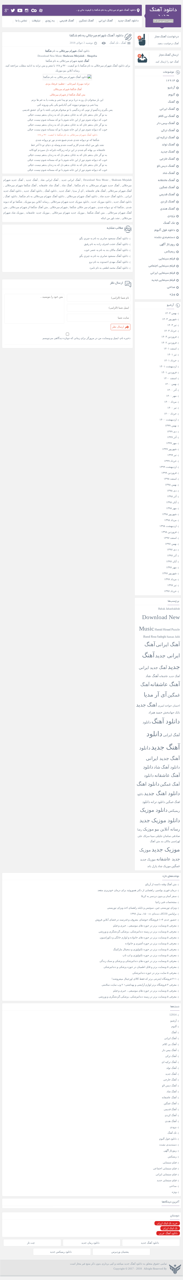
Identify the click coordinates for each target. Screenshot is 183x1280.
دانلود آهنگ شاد (167, 767)
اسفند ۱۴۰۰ (170, 378)
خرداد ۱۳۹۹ (170, 460)
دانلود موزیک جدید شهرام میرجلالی (70, 201)
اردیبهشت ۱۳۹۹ (168, 466)
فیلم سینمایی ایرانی (162, 273)
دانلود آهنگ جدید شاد (111, 196)
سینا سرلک (149, 836)
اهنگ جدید (64, 190)
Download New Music (96, 179)
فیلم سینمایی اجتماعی (161, 266)
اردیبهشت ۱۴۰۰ (168, 419)
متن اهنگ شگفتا (96, 212)
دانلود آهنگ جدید (128, 20)
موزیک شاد (164, 866)
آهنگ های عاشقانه (96, 190)
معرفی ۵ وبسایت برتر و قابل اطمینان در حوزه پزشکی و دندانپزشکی (140, 966)
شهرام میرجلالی (59, 207)
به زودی (50, 20)
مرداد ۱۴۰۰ (170, 401)
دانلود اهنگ (11, 196)
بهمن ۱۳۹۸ (171, 484)
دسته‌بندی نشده (164, 237)
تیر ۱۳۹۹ (172, 455)
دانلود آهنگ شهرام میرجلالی (82, 196)
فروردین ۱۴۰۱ (169, 372)
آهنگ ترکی (168, 130)
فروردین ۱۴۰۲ (169, 342)
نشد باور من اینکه (110, 218)
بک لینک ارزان (170, 1228)
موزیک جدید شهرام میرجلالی (68, 212)
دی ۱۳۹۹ (172, 431)
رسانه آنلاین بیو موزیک (36, 201)
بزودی (171, 216)
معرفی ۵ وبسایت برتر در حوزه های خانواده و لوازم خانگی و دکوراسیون (138, 937)
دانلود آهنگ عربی (168, 1233)
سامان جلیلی (163, 836)
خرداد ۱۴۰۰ (170, 413)
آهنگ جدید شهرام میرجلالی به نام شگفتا (96, 185)
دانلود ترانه (158, 802)
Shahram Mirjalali (122, 179)
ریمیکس (169, 251)
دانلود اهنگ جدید (123, 201)
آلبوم (171, 95)
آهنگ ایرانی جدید (70, 179)
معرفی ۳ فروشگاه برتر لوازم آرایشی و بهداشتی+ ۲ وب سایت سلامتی (139, 984)
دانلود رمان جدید (90, 1242)
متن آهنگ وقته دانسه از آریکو (161, 884)
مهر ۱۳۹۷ (171, 567)
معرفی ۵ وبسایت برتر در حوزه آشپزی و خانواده (151, 943)
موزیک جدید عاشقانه (37, 212)
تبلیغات (36, 20)
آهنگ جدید (32, 179)
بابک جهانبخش (171, 712)
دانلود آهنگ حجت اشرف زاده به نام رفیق (106, 244)
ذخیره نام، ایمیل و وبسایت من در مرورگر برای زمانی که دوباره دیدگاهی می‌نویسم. (86, 338)
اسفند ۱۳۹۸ (170, 478)
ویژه (172, 294)
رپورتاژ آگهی (167, 244)
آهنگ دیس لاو (166, 166)
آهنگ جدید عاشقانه (169, 676)
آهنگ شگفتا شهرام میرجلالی (20, 185)
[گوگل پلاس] (7, 10)
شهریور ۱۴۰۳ (169, 319)
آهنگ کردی (168, 202)
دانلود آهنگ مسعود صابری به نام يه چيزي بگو (103, 238)
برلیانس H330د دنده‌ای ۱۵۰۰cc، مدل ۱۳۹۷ (153, 913)
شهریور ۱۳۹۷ (169, 573)
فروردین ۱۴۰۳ (169, 336)
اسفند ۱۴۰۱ (170, 348)
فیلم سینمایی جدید (163, 280)
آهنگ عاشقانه (166, 180)
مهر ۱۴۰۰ (171, 395)
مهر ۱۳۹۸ (171, 508)
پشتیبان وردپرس (120, 1251)
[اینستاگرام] (27, 10)
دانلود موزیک (154, 810)
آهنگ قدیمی (67, 20)
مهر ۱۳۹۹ (171, 443)
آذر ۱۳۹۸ (172, 496)
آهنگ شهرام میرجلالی (120, 190)
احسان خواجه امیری (169, 705)
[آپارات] (41, 10)
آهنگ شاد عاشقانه (49, 185)
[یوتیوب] (19, 10)
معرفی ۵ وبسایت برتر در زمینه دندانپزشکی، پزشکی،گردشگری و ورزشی (138, 931)
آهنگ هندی (167, 209)
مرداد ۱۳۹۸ (170, 520)
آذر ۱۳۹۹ (172, 437)
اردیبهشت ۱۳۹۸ (168, 526)
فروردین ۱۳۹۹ (169, 472)
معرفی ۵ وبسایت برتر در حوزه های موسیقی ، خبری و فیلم (145, 925)
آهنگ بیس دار (166, 123)
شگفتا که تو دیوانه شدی (111, 207)
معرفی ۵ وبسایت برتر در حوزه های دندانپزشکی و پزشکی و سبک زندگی (138, 961)
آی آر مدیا (78, 190)
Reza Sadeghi (158, 636)
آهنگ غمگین (86, 20)
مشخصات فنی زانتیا (166, 902)
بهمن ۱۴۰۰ (171, 383)
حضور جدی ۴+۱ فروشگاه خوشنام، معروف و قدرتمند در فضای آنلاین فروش (136, 919)
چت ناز (31, 1242)
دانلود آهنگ (51, 190)
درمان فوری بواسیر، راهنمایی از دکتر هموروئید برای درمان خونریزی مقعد (137, 890)
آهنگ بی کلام (166, 116)
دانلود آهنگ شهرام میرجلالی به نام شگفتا (96, 36)
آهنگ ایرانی (106, 20)
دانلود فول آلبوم (164, 230)
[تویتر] (13, 10)
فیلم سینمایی (167, 259)
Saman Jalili (173, 636)
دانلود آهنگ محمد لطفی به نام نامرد (108, 267)
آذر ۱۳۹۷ (172, 555)
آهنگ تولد (168, 145)
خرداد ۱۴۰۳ (170, 330)
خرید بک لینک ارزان (167, 1223)
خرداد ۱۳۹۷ (170, 591)
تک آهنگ (114, 42)
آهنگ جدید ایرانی (153, 667)
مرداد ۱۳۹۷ (170, 579)
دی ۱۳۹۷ (172, 549)
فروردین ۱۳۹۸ (169, 531)
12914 (170, 80)
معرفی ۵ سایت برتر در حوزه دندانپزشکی (154, 972)
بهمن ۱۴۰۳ (171, 313)
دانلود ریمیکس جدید (61, 1251)
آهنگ (123, 42)
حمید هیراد (155, 712)
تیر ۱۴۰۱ (172, 354)
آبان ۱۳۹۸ (171, 502)
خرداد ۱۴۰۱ (170, 360)
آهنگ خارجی (167, 159)
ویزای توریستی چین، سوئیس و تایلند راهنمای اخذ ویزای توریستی (142, 907)
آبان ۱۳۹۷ (171, 561)
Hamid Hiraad (163, 629)
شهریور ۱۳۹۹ (169, 449)
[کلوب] (34, 10)
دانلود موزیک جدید (101, 201)
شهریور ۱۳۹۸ (169, 514)
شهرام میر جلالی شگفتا (82, 207)
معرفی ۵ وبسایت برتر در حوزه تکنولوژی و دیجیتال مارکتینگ (145, 949)
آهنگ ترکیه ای (166, 137)
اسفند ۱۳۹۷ (170, 537)
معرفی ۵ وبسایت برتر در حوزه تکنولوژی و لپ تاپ (150, 955)
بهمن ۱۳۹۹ (171, 425)
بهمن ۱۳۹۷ (171, 543)
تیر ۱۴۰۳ (172, 325)
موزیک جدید (166, 849)
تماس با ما (21, 20)
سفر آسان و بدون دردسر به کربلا (159, 896)
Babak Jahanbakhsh (169, 608)
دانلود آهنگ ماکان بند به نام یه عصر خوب (106, 249)
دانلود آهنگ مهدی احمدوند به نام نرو (108, 261)
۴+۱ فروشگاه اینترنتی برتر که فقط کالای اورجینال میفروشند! (144, 978)
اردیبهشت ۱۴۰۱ (168, 366)
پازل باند (152, 866)
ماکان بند (165, 841)
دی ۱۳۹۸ (172, 490)
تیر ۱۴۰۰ (172, 407)
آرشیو (171, 88)
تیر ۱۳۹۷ (172, 585)
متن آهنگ (155, 841)
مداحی (171, 287)
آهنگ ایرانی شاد (49, 179)
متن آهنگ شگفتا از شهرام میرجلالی (29, 207)
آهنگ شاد (67, 185)
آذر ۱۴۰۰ (172, 389)
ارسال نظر (118, 326)
